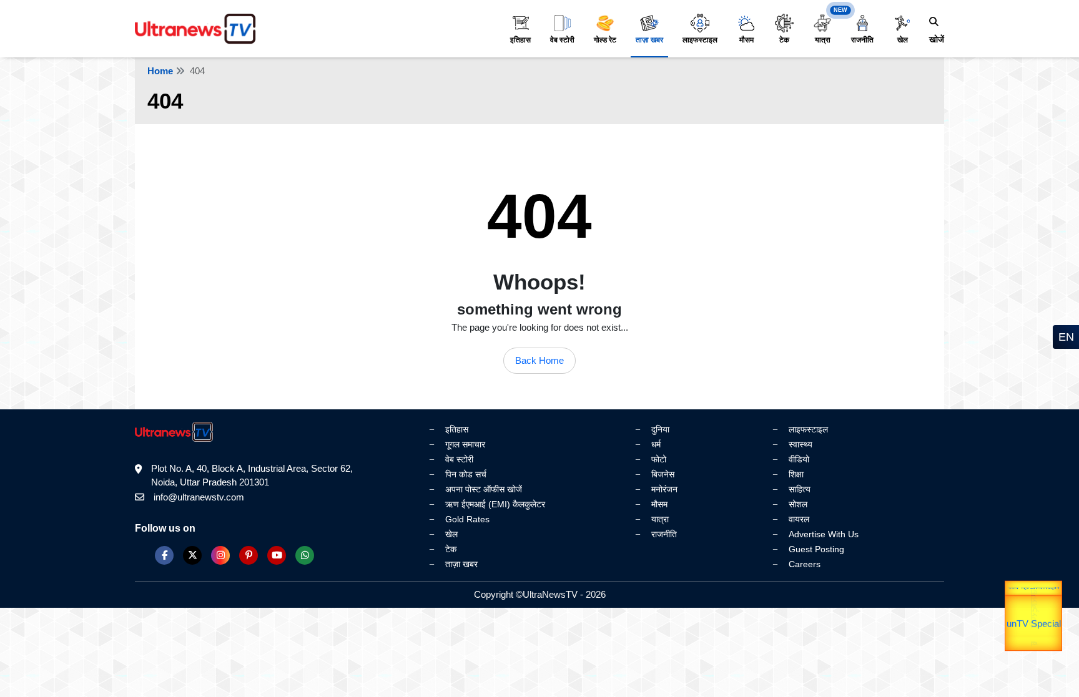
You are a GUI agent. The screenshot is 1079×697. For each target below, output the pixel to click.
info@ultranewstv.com (199, 497)
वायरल (799, 519)
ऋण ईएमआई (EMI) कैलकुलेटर (495, 504)
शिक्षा (796, 474)
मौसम (746, 40)
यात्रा (822, 40)
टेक (784, 40)
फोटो (658, 459)
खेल (902, 40)
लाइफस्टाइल (699, 40)
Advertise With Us (824, 534)
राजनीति (862, 40)
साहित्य (799, 489)
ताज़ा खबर (649, 40)
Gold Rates (467, 519)
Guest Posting (816, 549)
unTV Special (1034, 637)
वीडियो (799, 459)
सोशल (798, 504)
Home (160, 71)
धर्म (656, 444)
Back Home (539, 360)
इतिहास (520, 40)
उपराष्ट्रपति (1033, 594)
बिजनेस (662, 474)
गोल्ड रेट (605, 40)
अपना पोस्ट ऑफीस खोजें (483, 489)
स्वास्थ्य (800, 444)
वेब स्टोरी (562, 40)
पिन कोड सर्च (465, 474)
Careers (804, 564)
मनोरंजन (664, 489)
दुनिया (660, 429)
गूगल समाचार (465, 444)
